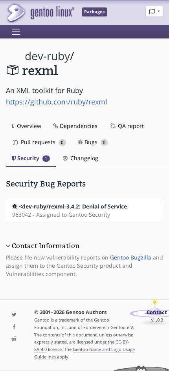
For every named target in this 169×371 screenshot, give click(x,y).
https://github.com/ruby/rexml (56, 101)
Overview (28, 126)
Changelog (83, 158)
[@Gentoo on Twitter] (14, 315)
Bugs (94, 142)
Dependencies (77, 126)
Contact (157, 312)
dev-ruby (47, 56)
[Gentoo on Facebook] (14, 327)
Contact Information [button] (45, 246)
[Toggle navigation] (16, 31)
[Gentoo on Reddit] (14, 339)
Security (31, 158)
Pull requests (41, 142)
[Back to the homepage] (40, 12)
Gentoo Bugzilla (130, 257)
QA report (130, 126)
